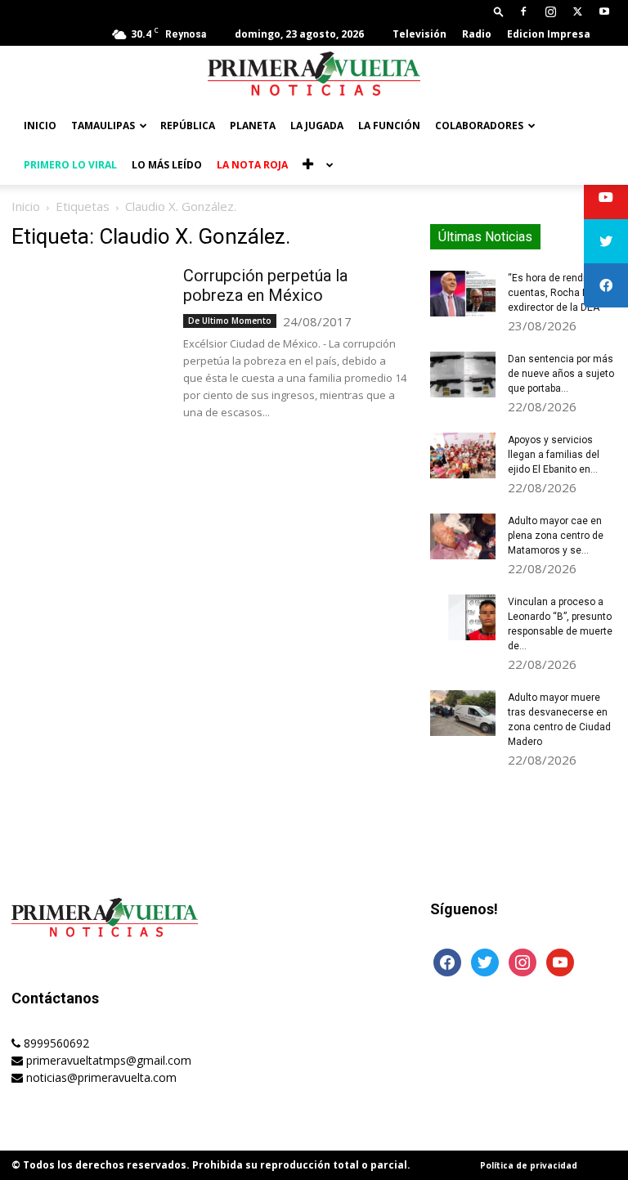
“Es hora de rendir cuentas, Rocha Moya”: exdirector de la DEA (560, 292)
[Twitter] (577, 11)
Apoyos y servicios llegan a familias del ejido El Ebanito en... (553, 454)
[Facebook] (523, 11)
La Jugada (316, 125)
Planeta (253, 125)
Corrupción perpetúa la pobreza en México (265, 285)
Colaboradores (479, 125)
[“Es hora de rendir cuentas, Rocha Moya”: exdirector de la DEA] (463, 293)
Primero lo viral (70, 165)
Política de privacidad (528, 1165)
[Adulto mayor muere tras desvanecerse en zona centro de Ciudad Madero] (463, 713)
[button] (499, 11)
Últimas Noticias (485, 237)
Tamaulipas (103, 125)
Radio (476, 34)
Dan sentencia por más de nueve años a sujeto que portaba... (561, 373)
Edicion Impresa (548, 34)
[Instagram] (550, 11)
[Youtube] (604, 11)
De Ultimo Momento (229, 320)
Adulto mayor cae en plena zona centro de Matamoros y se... (555, 535)
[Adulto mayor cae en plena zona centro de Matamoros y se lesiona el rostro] (463, 536)
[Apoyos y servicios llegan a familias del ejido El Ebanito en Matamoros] (463, 455)
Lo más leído (167, 165)
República (187, 125)
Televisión (419, 34)
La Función (389, 125)
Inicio (40, 125)
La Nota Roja (252, 165)
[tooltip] (606, 197)
